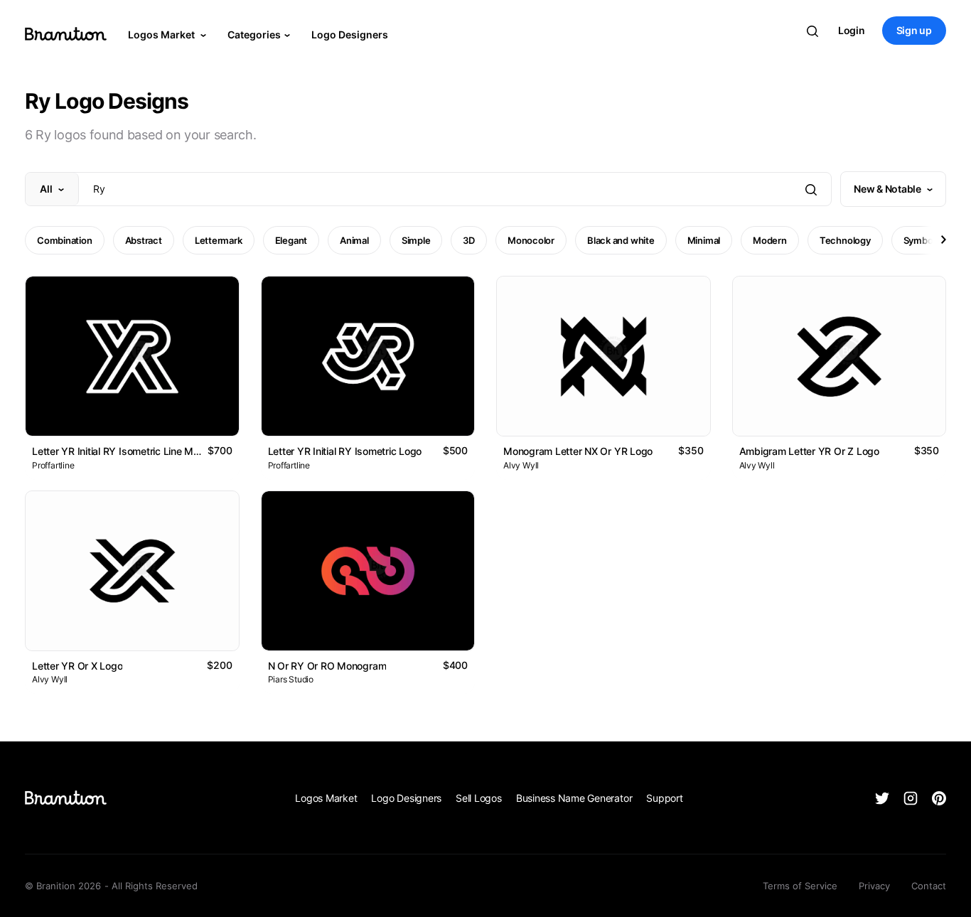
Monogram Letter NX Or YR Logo (578, 451)
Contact (928, 885)
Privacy (874, 885)
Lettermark (218, 240)
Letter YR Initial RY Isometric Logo (345, 451)
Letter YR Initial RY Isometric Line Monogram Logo (145, 451)
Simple (416, 240)
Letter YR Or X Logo (77, 666)
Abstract (143, 240)
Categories (254, 34)
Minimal (703, 240)
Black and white (621, 240)
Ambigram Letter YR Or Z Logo (809, 451)
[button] (942, 239)
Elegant (291, 240)
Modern (770, 240)
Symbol (919, 240)
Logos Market (162, 34)
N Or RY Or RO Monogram (327, 666)
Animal (354, 240)
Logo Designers (349, 34)
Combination (64, 240)
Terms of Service (800, 885)
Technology (845, 240)
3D (469, 240)
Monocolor (531, 240)
